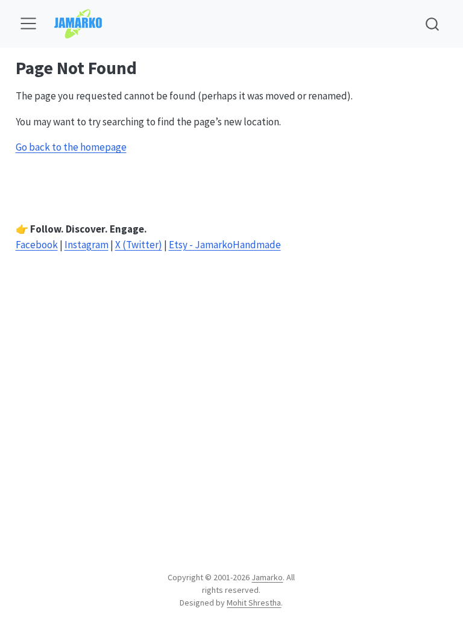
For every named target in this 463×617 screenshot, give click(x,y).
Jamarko (267, 577)
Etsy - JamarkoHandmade (225, 244)
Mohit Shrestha (254, 602)
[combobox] (433, 24)
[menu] (28, 23)
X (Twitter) (138, 244)
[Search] (432, 24)
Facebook (37, 244)
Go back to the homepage (71, 147)
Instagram (87, 244)
